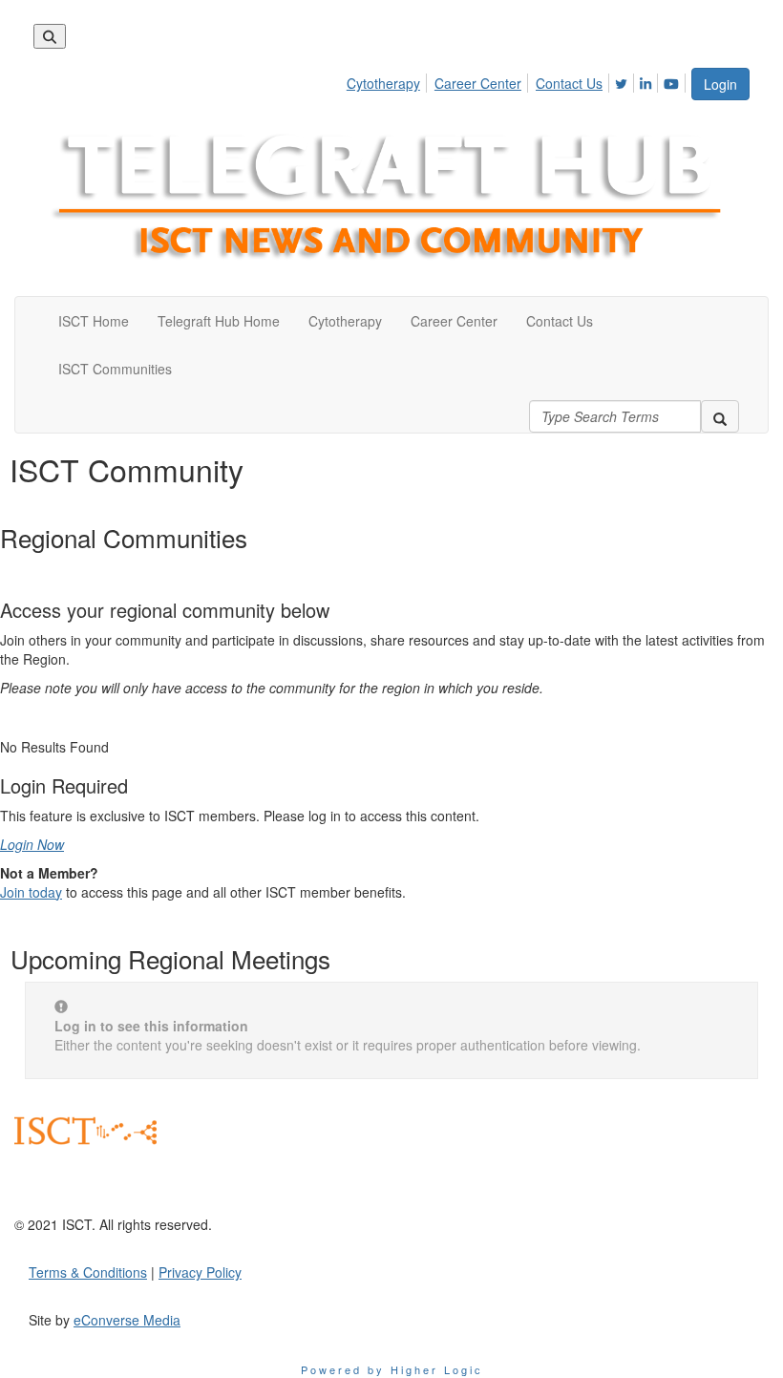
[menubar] (518, 80)
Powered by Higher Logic (392, 1369)
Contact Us (569, 83)
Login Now (32, 844)
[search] (720, 416)
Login (720, 84)
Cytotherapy (383, 83)
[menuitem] (389, 80)
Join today (31, 891)
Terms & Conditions (88, 1272)
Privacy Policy (200, 1272)
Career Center (477, 83)
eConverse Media (127, 1319)
